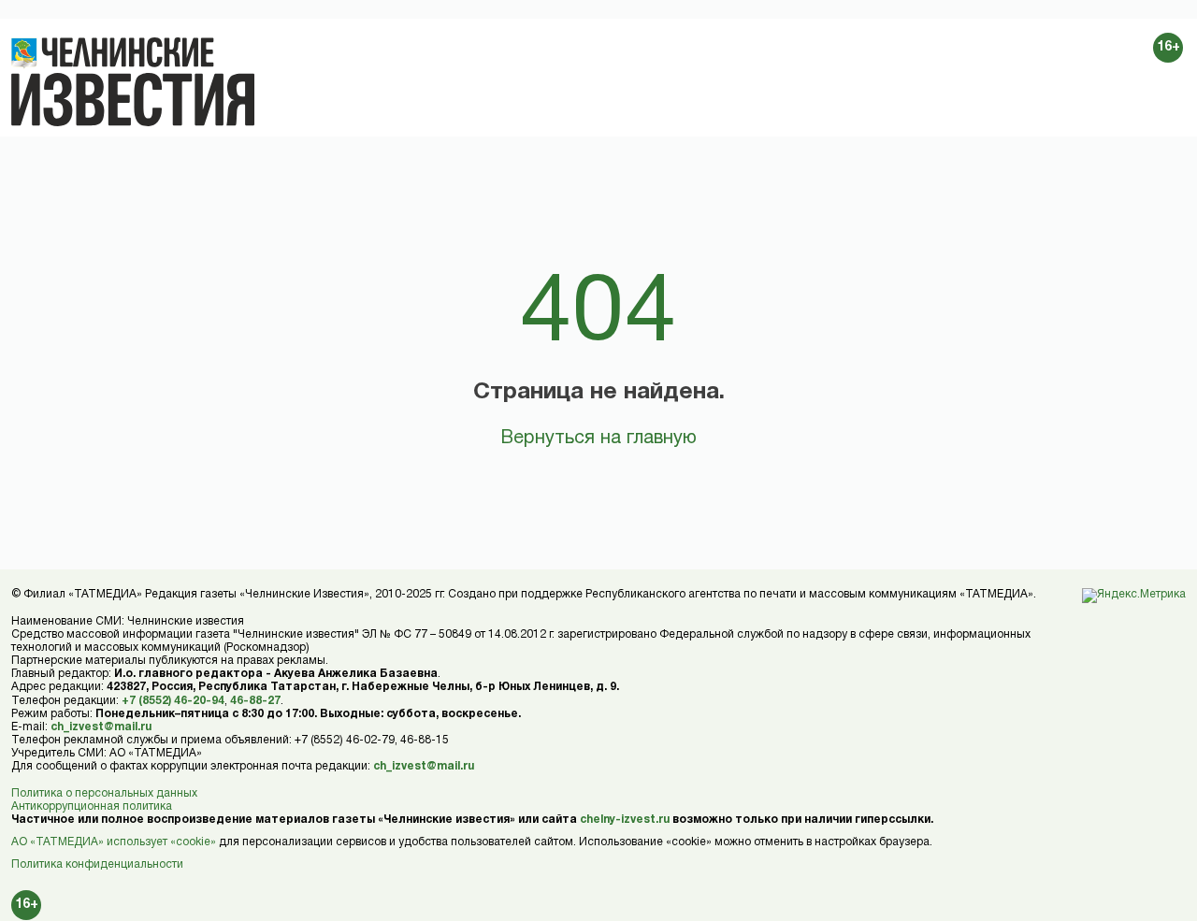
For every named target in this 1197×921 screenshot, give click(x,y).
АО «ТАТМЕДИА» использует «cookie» (113, 842)
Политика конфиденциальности (97, 864)
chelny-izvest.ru (625, 819)
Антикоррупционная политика (91, 806)
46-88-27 (255, 701)
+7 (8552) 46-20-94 (173, 701)
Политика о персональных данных (104, 793)
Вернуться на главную (598, 438)
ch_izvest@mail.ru (100, 727)
